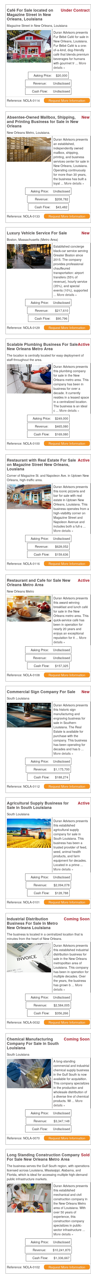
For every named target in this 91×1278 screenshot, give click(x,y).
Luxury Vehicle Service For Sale (37, 233)
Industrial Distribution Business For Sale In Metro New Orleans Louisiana (32, 923)
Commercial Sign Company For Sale (41, 691)
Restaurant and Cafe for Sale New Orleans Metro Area (38, 582)
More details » (74, 183)
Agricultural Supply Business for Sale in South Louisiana (38, 805)
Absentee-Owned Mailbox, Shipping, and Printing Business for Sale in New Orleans (42, 121)
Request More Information (67, 100)
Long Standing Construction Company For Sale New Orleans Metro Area (43, 1157)
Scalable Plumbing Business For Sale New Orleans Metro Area (42, 346)
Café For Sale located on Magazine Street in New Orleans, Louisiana (30, 14)
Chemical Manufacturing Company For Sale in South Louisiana (33, 1043)
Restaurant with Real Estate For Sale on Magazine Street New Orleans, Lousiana (41, 464)
